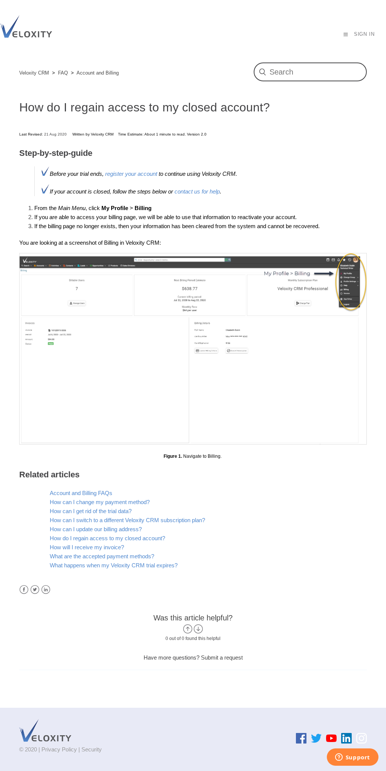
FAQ (63, 73)
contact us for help (197, 191)
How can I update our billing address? (96, 529)
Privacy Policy (59, 749)
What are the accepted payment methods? (102, 556)
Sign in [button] (364, 34)
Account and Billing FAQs (81, 493)
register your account (132, 174)
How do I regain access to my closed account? (107, 538)
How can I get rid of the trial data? (91, 511)
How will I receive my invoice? (87, 547)
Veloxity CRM (34, 73)
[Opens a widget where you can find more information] (352, 757)
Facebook (24, 589)
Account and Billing (98, 73)
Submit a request (222, 657)
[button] (345, 34)
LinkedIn (46, 589)
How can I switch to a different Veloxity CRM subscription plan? (127, 520)
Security (91, 749)
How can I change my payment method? (100, 502)
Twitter (35, 589)
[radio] (187, 628)
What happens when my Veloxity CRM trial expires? (114, 565)
